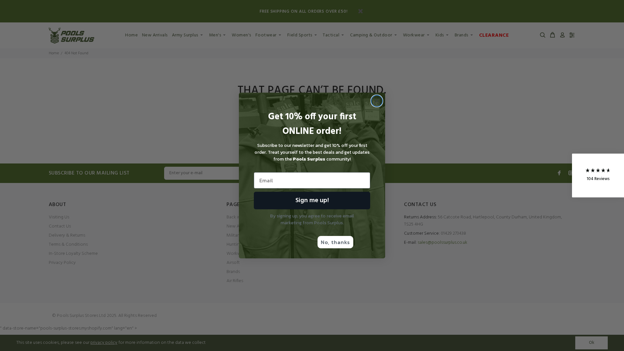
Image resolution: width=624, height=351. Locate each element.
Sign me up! (312, 200)
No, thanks (335, 242)
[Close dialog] (377, 101)
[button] (598, 176)
